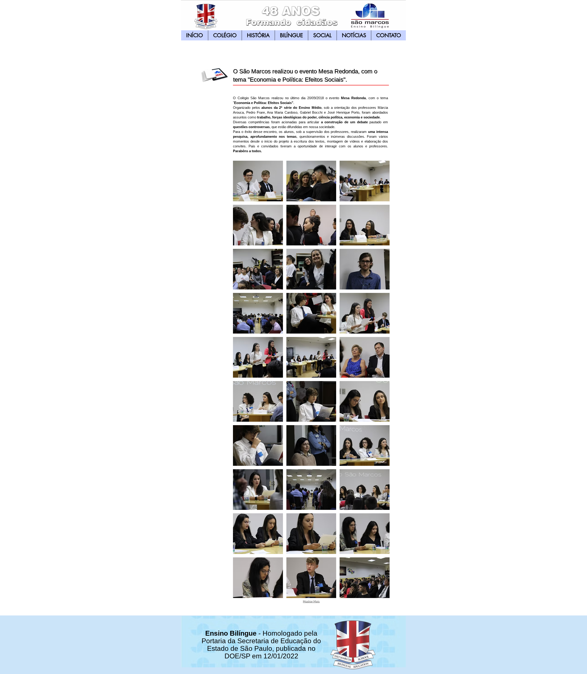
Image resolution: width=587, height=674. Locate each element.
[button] (258, 181)
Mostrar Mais (311, 601)
